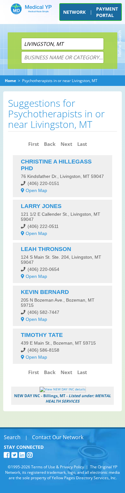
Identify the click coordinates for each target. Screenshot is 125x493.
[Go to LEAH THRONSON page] (63, 263)
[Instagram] (31, 455)
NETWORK (74, 12)
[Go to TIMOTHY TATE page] (63, 346)
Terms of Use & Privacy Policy (57, 467)
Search (12, 437)
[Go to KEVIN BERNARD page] (63, 306)
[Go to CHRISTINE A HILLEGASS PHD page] (63, 176)
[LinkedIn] (23, 455)
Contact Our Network (57, 437)
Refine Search (119, 43)
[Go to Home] (31, 13)
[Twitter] (15, 455)
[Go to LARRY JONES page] (63, 220)
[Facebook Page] (8, 455)
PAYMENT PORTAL (107, 12)
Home (10, 80)
